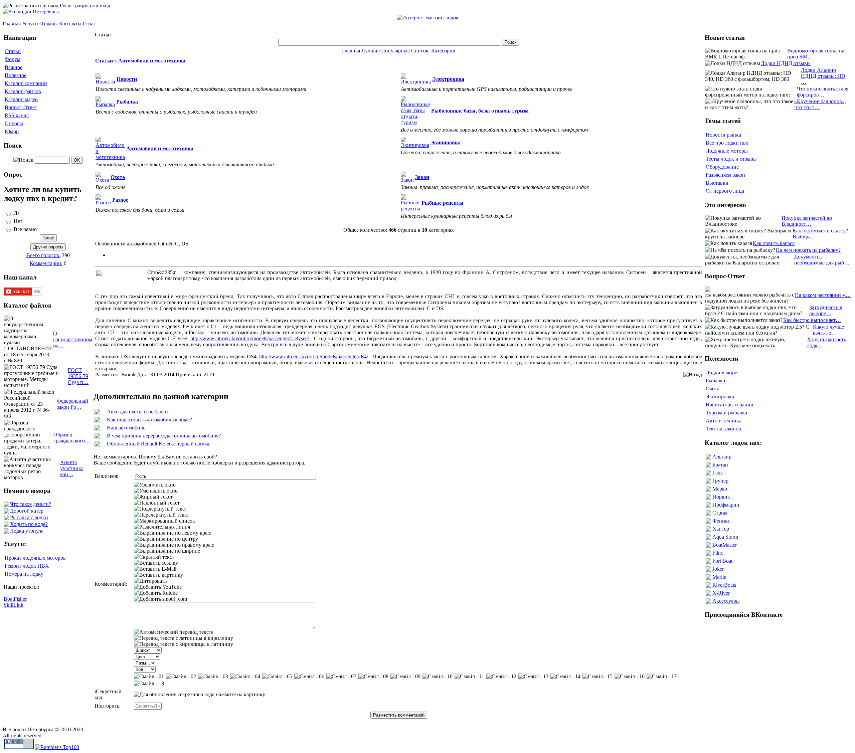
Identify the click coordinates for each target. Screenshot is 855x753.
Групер (720, 481)
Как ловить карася (774, 243)
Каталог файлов (23, 91)
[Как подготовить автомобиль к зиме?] (97, 420)
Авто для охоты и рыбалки (137, 411)
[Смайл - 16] (630, 677)
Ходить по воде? (29, 524)
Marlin (719, 577)
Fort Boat (722, 561)
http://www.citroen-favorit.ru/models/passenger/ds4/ (313, 356)
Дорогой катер (26, 511)
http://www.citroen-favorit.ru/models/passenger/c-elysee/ (249, 338)
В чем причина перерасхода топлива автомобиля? (164, 435)
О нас (89, 23)
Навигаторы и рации (729, 404)
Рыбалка (715, 380)
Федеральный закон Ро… (72, 404)
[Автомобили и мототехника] (110, 157)
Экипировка (720, 396)
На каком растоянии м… (823, 295)
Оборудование (722, 167)
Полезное (15, 75)
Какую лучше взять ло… (828, 330)
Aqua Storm (725, 537)
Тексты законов (723, 428)
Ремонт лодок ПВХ (27, 566)
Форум (12, 59)
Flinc (717, 553)
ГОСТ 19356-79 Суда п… (78, 376)
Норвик (721, 497)
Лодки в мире (721, 372)
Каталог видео (21, 99)
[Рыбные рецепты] (410, 208)
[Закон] (407, 180)
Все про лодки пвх (727, 143)
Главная (12, 23)
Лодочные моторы (727, 151)
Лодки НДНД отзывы (786, 63)
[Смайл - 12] (501, 677)
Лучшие (370, 50)
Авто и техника (723, 420)
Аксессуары (726, 601)
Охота (712, 388)
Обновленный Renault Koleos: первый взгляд (158, 443)
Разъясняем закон (725, 175)
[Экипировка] (415, 145)
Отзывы (48, 23)
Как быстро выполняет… (812, 320)
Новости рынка (723, 135)
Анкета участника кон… (71, 468)
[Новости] (105, 81)
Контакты (70, 23)
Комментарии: (46, 263)
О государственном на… (72, 339)
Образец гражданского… (71, 437)
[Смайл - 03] (213, 677)
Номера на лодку (24, 574)
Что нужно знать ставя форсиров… (822, 92)
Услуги (30, 23)
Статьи (13, 51)
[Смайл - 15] (597, 677)
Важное (13, 67)
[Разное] (103, 202)
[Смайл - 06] (309, 677)
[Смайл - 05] (277, 677)
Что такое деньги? (30, 504)
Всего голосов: (43, 255)
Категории (443, 50)
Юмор (12, 131)
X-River (721, 593)
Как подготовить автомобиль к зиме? (149, 419)
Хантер (720, 529)
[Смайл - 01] (149, 677)
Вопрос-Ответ (21, 107)
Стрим (719, 513)
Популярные (395, 50)
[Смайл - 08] (373, 677)
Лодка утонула (26, 531)
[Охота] (102, 180)
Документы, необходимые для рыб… (821, 259)
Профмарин (725, 505)
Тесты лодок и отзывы (731, 159)
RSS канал (17, 115)
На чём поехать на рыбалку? (808, 250)
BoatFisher (15, 599)
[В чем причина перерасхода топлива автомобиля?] (97, 436)
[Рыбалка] (105, 104)
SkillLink (13, 605)
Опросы (14, 123)
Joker (718, 569)
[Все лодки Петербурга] (31, 11)
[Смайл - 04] (245, 677)
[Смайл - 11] (469, 677)
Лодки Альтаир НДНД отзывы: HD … (823, 76)
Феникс (721, 521)
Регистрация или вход (85, 5)
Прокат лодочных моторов (35, 558)
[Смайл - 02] (181, 677)
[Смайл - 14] (565, 677)
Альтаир (721, 456)
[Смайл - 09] (405, 677)
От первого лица (725, 191)
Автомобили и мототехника (151, 60)
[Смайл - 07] (341, 677)
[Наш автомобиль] (97, 428)
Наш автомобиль (126, 427)
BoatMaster (724, 545)
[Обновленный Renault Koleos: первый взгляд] (97, 444)
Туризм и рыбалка (726, 412)
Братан (720, 464)
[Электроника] (416, 81)
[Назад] (692, 375)
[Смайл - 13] (533, 677)
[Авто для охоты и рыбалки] (97, 412)
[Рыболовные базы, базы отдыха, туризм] (415, 122)
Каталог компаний (26, 83)
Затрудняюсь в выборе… (825, 310)
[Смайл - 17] (662, 677)
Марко (719, 489)
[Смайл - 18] (149, 684)
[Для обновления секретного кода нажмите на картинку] (199, 695)
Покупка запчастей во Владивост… (807, 221)
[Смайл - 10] (437, 677)
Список (420, 50)
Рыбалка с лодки (29, 517)
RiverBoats (724, 585)
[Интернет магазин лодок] (428, 17)
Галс (717, 473)
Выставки (717, 183)
